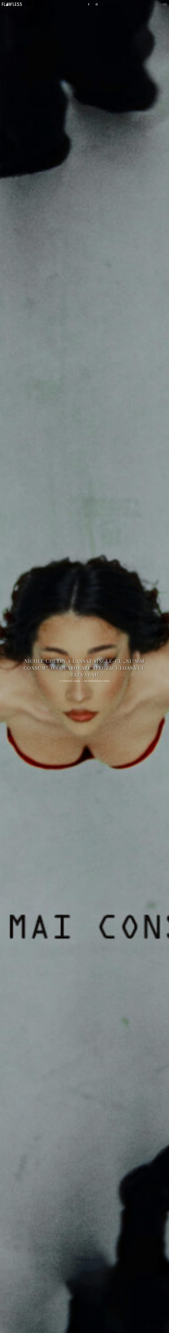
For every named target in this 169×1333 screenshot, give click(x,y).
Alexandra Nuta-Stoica (98, 681)
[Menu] (165, 4)
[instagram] (97, 4)
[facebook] (89, 4)
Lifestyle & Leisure (71, 681)
